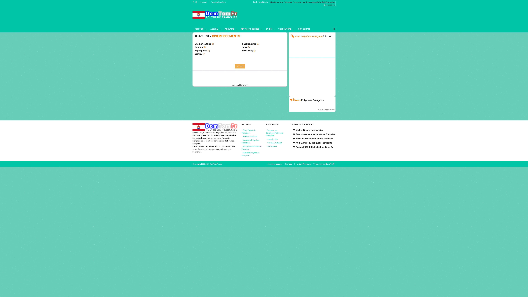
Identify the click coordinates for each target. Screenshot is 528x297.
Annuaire (229, 29)
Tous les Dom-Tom (218, 2)
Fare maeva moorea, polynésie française (315, 134)
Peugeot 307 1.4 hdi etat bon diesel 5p (314, 147)
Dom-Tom (199, 29)
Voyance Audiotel (274, 142)
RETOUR (240, 66)
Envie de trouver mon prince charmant (314, 138)
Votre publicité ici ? (240, 85)
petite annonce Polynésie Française (319, 2)
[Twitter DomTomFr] (196, 2)
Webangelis (272, 146)
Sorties (198, 53)
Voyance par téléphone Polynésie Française (274, 133)
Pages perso (201, 50)
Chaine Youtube (203, 43)
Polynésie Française (302, 164)
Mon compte (304, 29)
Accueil (214, 29)
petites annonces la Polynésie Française (218, 146)
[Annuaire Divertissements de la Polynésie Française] (215, 15)
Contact (203, 2)
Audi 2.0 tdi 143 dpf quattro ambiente (314, 143)
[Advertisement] (292, 16)
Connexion (330, 5)
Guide (269, 29)
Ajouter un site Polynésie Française (285, 2)
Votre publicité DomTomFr (324, 164)
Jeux (244, 47)
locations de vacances (207, 149)
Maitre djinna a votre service (309, 130)
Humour (199, 47)
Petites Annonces (250, 29)
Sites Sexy (247, 50)
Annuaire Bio (272, 139)
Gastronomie (249, 43)
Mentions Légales (275, 164)
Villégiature (284, 29)
